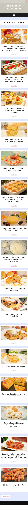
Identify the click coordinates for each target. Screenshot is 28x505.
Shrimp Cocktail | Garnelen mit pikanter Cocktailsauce (14, 169)
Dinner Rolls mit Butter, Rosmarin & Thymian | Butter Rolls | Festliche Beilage (14, 199)
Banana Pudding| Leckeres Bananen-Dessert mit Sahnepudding (14, 425)
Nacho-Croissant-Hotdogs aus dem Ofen (14, 289)
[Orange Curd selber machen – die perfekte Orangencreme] (14, 218)
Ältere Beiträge (6, 496)
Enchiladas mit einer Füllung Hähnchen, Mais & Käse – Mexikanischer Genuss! (14, 79)
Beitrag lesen (14, 54)
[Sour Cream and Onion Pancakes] (14, 356)
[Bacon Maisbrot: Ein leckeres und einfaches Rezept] (14, 383)
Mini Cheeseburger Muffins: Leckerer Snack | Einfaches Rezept (14, 110)
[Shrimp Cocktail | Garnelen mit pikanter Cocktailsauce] (14, 158)
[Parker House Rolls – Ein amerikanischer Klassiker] (14, 129)
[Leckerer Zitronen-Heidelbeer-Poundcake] (14, 304)
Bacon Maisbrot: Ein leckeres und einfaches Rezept (14, 395)
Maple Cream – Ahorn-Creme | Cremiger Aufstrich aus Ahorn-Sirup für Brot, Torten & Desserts (14, 48)
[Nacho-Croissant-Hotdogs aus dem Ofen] (14, 278)
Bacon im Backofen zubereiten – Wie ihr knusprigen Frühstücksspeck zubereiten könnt (14, 456)
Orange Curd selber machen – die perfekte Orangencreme (14, 229)
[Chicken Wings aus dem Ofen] (14, 474)
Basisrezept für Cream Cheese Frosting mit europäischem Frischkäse (14, 259)
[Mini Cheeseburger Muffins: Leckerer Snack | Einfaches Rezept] (14, 98)
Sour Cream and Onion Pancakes (14, 367)
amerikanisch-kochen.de (14, 7)
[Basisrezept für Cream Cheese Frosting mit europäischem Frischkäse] (14, 247)
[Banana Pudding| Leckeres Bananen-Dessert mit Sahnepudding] (14, 412)
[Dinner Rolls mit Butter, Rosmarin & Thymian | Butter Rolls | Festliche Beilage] (14, 187)
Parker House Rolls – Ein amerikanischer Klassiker (14, 140)
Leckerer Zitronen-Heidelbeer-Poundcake (14, 315)
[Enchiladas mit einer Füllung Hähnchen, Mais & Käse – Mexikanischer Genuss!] (14, 67)
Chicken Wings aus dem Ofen (14, 485)
